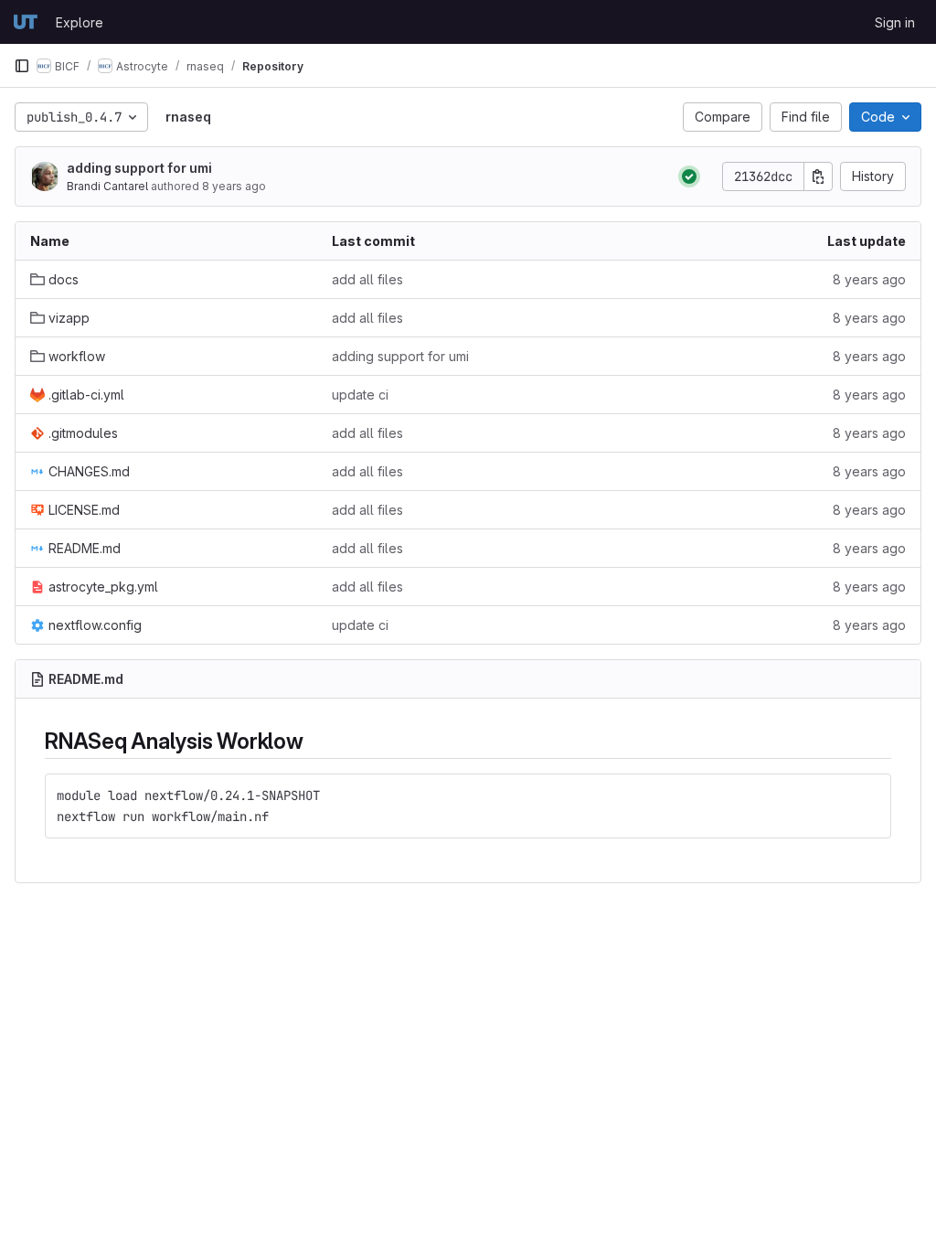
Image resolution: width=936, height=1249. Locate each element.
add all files (367, 279)
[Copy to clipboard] (869, 795)
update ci (360, 394)
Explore (79, 22)
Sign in (895, 22)
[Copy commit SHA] (818, 176)
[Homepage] (25, 22)
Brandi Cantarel (107, 186)
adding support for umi (139, 168)
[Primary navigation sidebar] (22, 65)
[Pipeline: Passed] (689, 176)
